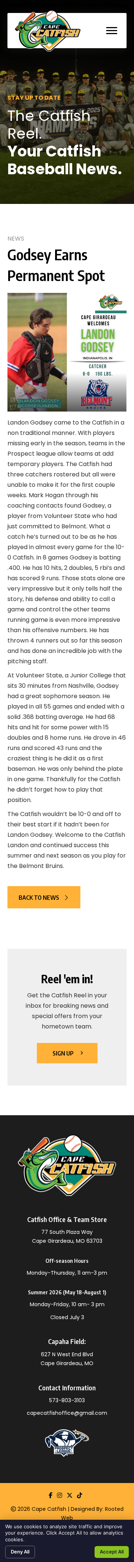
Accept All (112, 1552)
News (15, 238)
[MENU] (111, 30)
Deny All (20, 1552)
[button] (43, 897)
